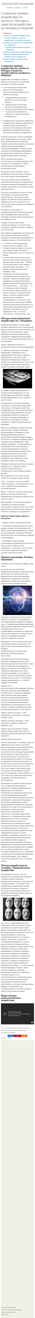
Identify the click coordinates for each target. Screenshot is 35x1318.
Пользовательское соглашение (14, 1309)
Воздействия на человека (7, 1030)
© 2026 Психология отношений (8, 1307)
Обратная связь (5, 1314)
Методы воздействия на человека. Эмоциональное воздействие (16, 55)
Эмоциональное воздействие (8, 1032)
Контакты (3, 1309)
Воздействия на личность (23, 1028)
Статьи (25, 7)
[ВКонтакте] (11, 1036)
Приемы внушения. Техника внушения (18, 52)
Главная (9, 7)
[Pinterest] (17, 1036)
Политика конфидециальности (8, 1312)
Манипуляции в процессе (20, 1030)
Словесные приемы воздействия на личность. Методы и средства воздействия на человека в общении (17, 37)
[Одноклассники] (24, 1036)
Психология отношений (17, 3)
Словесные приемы (11, 1028)
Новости (17, 7)
